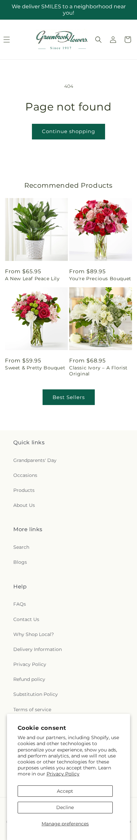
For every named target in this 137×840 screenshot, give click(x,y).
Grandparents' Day (35, 460)
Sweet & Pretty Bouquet (35, 368)
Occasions (25, 475)
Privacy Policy (63, 774)
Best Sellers (69, 397)
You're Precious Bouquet (100, 279)
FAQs (19, 604)
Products (24, 490)
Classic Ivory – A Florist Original (98, 371)
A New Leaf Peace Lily (32, 279)
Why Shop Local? (33, 634)
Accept (65, 791)
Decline (65, 807)
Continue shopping (68, 131)
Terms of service (32, 710)
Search (21, 547)
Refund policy (29, 679)
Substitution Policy (35, 694)
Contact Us (26, 619)
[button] (98, 39)
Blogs (20, 562)
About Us (24, 505)
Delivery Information (37, 649)
